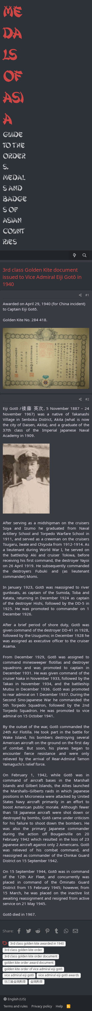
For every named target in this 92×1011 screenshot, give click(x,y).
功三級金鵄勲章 (15, 981)
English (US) (16, 999)
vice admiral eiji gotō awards (58, 975)
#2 (87, 399)
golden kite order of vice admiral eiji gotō (33, 969)
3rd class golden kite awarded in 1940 (37, 943)
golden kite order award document (28, 962)
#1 (87, 295)
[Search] (84, 255)
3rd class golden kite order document (30, 956)
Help (59, 1006)
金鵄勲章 (36, 981)
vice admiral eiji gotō (19, 975)
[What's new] (74, 255)
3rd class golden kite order (23, 950)
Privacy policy (41, 1006)
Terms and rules (16, 1006)
